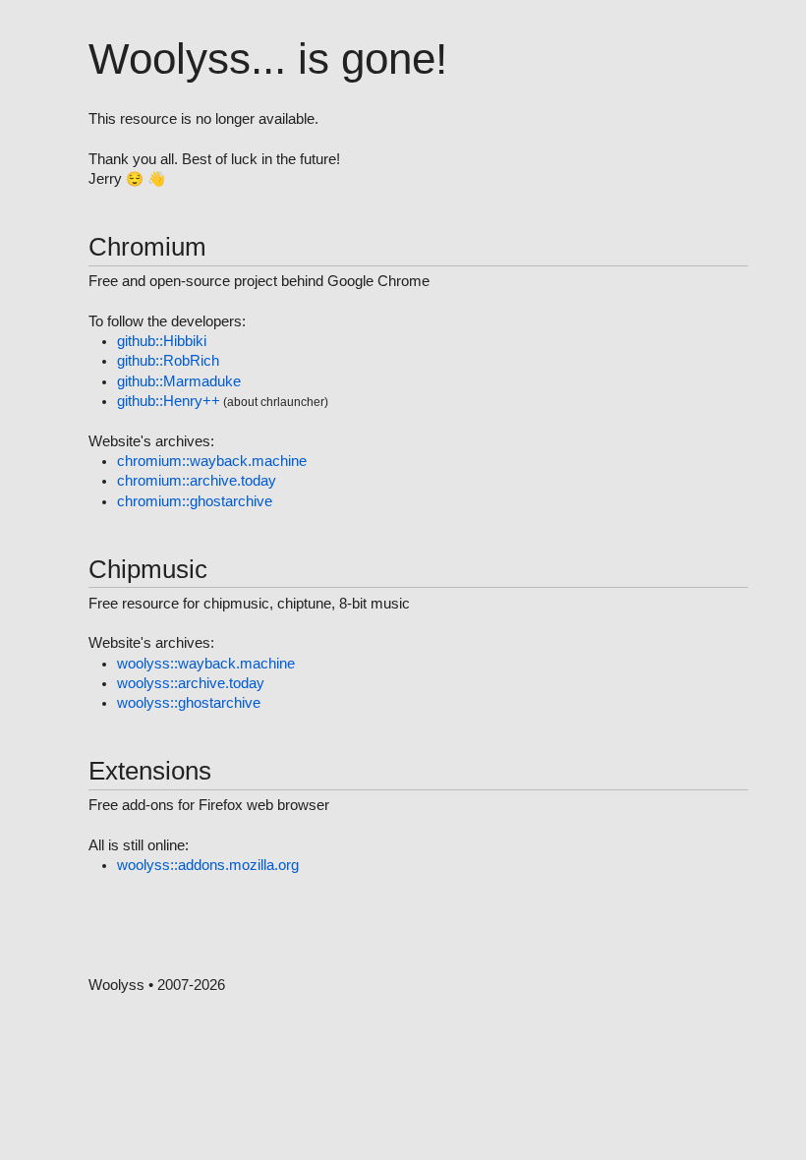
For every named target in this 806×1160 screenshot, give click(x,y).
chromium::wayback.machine (212, 461)
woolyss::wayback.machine (206, 663)
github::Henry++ (168, 401)
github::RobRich (168, 361)
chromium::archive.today (196, 481)
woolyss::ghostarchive (188, 703)
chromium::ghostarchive (194, 501)
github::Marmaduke (179, 381)
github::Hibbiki (161, 341)
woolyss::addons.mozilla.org (208, 865)
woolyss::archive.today (190, 683)
